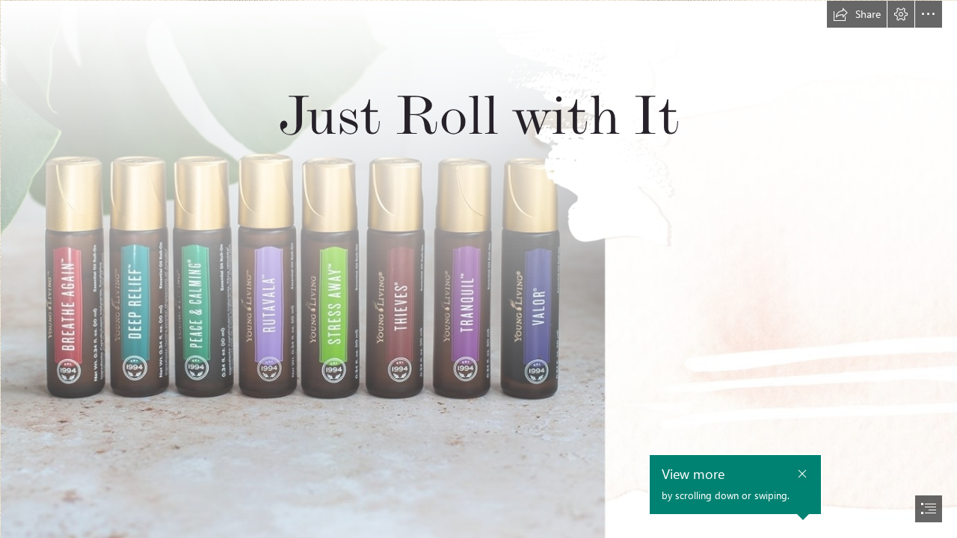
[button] (857, 14)
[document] (478, 269)
